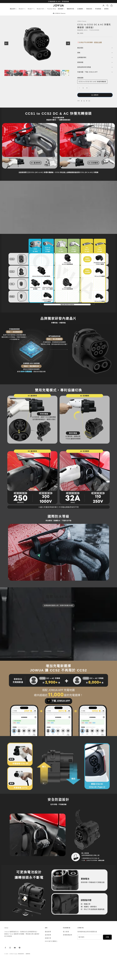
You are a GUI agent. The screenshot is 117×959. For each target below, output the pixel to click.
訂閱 (107, 937)
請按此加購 (98, 42)
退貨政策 (48, 935)
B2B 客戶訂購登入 (51, 941)
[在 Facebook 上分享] (81, 101)
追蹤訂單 (48, 938)
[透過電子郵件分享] (89, 101)
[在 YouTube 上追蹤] (15, 948)
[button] (95, 47)
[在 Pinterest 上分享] (86, 101)
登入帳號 (66, 931)
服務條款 (28, 953)
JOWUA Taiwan (81, 21)
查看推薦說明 (67, 935)
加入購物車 (94, 95)
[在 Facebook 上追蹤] (5, 948)
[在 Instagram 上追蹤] (10, 948)
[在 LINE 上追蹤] (19, 948)
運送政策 (48, 931)
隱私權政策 (21, 953)
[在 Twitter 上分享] (84, 101)
